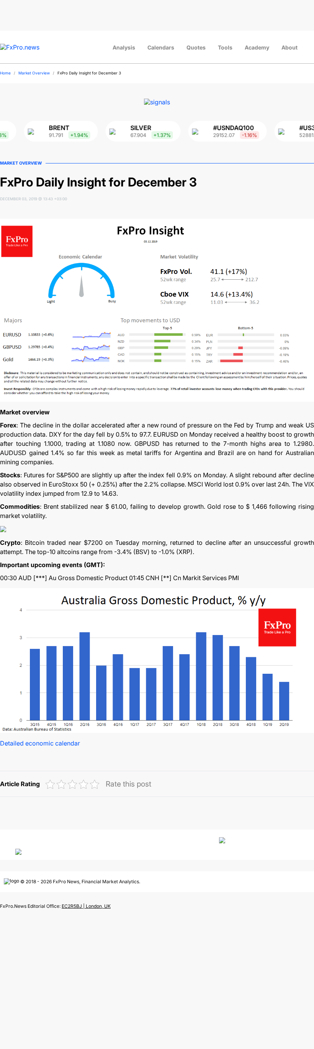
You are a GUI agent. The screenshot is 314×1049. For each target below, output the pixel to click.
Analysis (124, 47)
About (289, 47)
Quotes (196, 47)
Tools (225, 47)
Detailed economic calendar (40, 743)
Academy (257, 47)
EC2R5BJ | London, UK (86, 906)
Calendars (160, 47)
